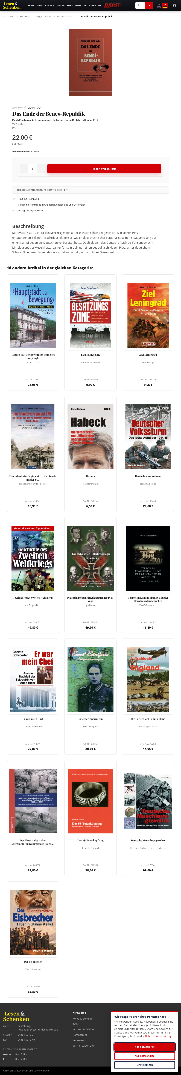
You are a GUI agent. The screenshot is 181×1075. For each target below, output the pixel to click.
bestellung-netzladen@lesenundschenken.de (38, 1027)
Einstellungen (144, 1065)
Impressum (79, 1040)
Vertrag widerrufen (84, 1045)
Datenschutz (80, 1035)
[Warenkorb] (174, 5)
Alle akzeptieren (144, 1047)
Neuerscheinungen (69, 5)
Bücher (49, 5)
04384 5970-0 (25, 1034)
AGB (75, 1024)
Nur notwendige (144, 1056)
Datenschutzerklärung (158, 1036)
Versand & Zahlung (84, 1029)
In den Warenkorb (104, 168)
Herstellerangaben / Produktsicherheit (42, 190)
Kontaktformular (82, 1018)
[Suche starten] (149, 5)
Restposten (35, 5)
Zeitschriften (92, 5)
